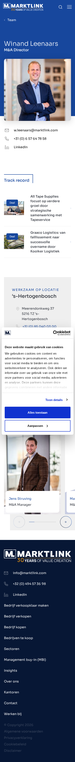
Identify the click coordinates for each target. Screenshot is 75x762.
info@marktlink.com (29, 573)
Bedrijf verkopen (17, 616)
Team (11, 20)
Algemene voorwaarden (23, 731)
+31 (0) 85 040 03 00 (39, 326)
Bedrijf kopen (15, 627)
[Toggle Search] (60, 7)
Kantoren (11, 692)
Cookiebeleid (15, 744)
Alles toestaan (37, 412)
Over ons (11, 681)
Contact (10, 703)
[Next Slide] (66, 522)
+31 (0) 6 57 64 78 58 (30, 139)
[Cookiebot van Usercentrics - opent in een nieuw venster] (53, 333)
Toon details (54, 399)
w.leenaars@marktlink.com (36, 130)
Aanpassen (35, 425)
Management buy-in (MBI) (25, 660)
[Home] (23, 7)
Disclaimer (13, 751)
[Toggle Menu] (69, 7)
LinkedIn (21, 147)
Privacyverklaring (18, 738)
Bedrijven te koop (18, 638)
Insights (10, 670)
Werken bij (13, 714)
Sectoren (11, 649)
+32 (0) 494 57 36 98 (29, 584)
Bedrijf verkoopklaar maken (26, 605)
